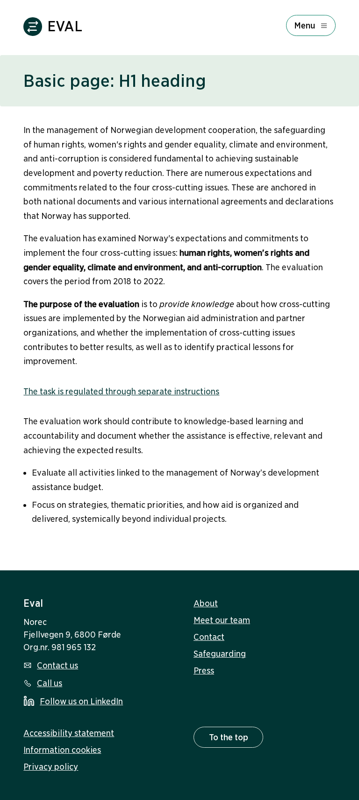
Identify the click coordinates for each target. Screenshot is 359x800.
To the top (228, 737)
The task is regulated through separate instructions (121, 391)
